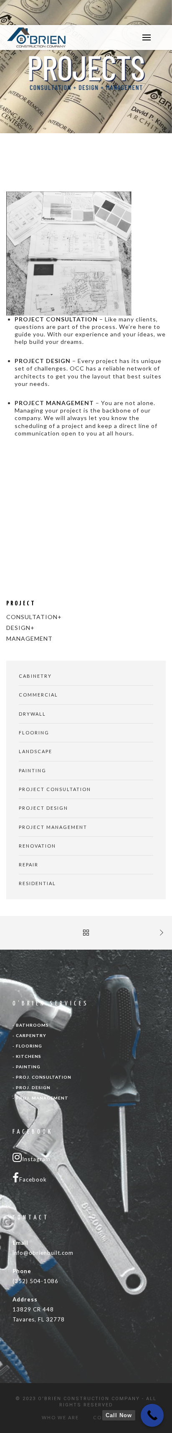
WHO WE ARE (60, 1417)
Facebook (33, 1179)
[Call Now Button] (152, 1415)
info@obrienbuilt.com (43, 1252)
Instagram (36, 1159)
